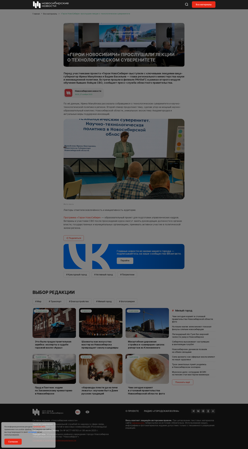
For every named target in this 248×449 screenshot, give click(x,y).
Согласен (13, 441)
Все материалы (204, 4)
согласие (32, 432)
